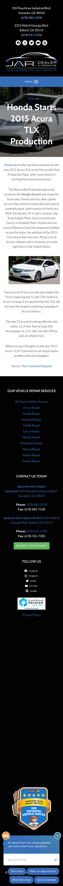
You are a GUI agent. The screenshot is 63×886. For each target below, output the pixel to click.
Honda (8, 165)
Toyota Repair (31, 461)
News (31, 98)
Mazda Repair (31, 437)
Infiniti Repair (31, 425)
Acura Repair (31, 408)
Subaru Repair (31, 455)
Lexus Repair (31, 431)
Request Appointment (31, 545)
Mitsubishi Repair (31, 443)
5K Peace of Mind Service (31, 402)
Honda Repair (31, 413)
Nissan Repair (31, 449)
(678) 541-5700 (36, 531)
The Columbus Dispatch (37, 366)
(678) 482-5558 (36, 504)
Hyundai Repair (32, 419)
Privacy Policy (32, 615)
